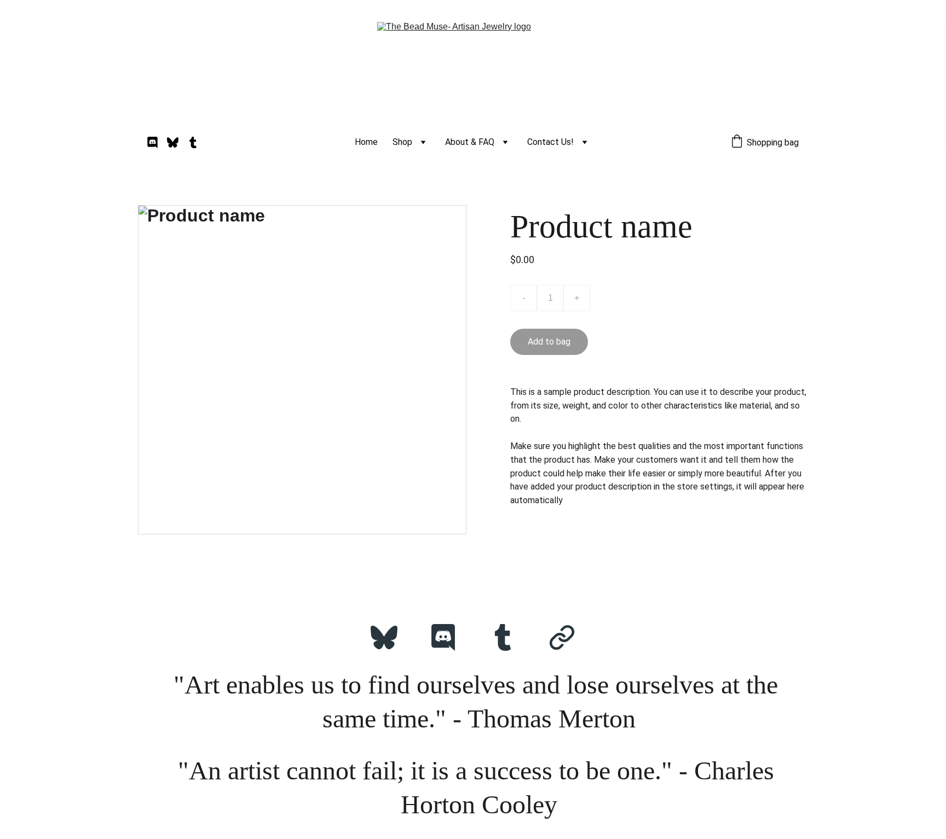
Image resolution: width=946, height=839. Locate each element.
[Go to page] (562, 637)
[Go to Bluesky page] (177, 142)
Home (366, 142)
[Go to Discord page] (157, 142)
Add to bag (549, 341)
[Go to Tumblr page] (193, 142)
